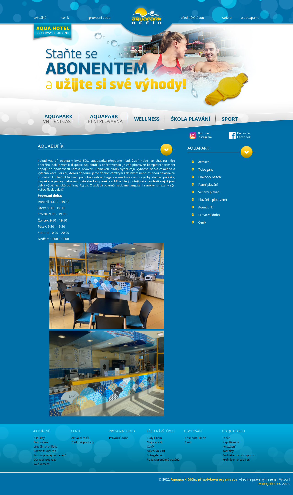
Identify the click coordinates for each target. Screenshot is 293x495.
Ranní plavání (208, 184)
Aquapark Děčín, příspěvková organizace (204, 479)
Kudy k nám (154, 438)
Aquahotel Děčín (195, 438)
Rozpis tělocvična (45, 451)
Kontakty (228, 451)
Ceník (202, 222)
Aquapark (58, 118)
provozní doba (99, 17)
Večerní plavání (209, 192)
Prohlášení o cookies (236, 460)
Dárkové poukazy (45, 460)
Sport (230, 118)
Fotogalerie (41, 442)
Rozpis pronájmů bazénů (50, 455)
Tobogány (205, 169)
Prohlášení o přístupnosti (238, 455)
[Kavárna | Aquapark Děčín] (146, 16)
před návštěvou (192, 17)
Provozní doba (209, 215)
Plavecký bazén (209, 177)
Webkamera (41, 464)
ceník (65, 17)
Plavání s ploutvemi (212, 199)
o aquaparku (250, 17)
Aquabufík (205, 207)
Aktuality (39, 438)
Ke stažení (229, 447)
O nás (226, 438)
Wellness (147, 118)
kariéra (227, 17)
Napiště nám (230, 442)
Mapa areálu (155, 442)
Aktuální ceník (80, 438)
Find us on (244, 135)
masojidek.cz (269, 483)
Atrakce (203, 162)
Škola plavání (190, 118)
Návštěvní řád (156, 451)
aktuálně (40, 17)
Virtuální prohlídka (45, 447)
